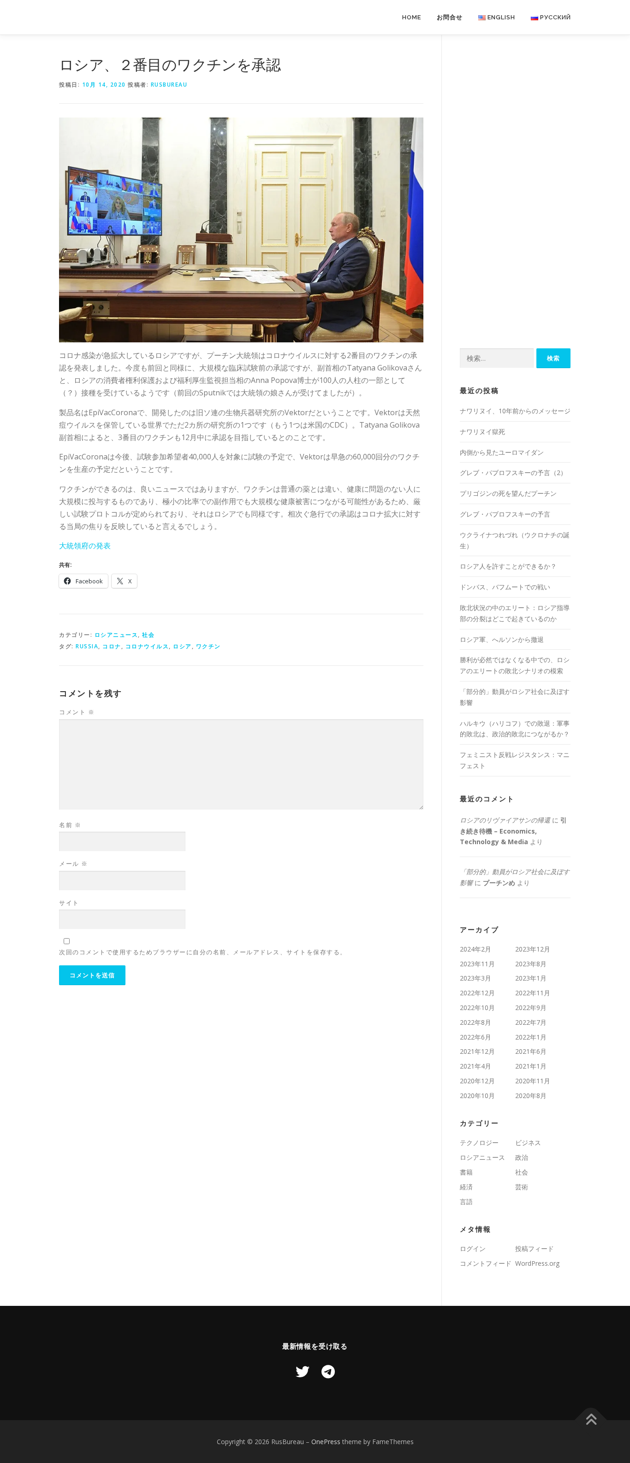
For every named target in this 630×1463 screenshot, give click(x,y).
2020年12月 (477, 1080)
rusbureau (169, 84)
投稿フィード (534, 1248)
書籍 (466, 1172)
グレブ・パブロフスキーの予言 (505, 514)
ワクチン (208, 646)
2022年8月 (475, 1022)
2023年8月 (531, 963)
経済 (466, 1186)
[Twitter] (302, 1371)
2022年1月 (531, 1037)
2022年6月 (475, 1037)
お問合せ (450, 17)
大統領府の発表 (85, 546)
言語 (466, 1201)
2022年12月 (477, 992)
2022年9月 (531, 1007)
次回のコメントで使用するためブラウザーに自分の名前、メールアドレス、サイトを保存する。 (203, 952)
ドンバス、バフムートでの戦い (505, 586)
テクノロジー (479, 1142)
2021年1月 (531, 1066)
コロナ (111, 646)
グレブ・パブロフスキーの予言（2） (513, 472)
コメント (77, 712)
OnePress (325, 1441)
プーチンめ (499, 882)
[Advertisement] (515, 191)
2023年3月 (475, 978)
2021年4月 (475, 1066)
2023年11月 (477, 963)
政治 (521, 1157)
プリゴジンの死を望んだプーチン (508, 493)
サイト (69, 903)
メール (73, 863)
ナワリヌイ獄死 (482, 431)
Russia (87, 646)
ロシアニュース (116, 635)
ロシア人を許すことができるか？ (508, 566)
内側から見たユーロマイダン (502, 452)
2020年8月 (531, 1095)
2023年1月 (531, 978)
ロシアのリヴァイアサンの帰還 (505, 820)
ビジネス (528, 1142)
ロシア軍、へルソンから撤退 (502, 639)
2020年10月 (477, 1095)
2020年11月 (532, 1080)
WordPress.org (537, 1263)
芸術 (521, 1186)
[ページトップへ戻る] (591, 1420)
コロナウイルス (147, 646)
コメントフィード (485, 1263)
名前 (70, 825)
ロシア (182, 646)
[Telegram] (328, 1371)
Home (411, 17)
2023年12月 (532, 949)
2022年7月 (531, 1022)
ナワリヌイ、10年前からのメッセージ (515, 410)
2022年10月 (477, 1007)
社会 (148, 635)
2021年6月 (531, 1051)
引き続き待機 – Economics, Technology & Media (513, 831)
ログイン (473, 1248)
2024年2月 (475, 949)
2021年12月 (477, 1051)
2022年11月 (532, 992)
